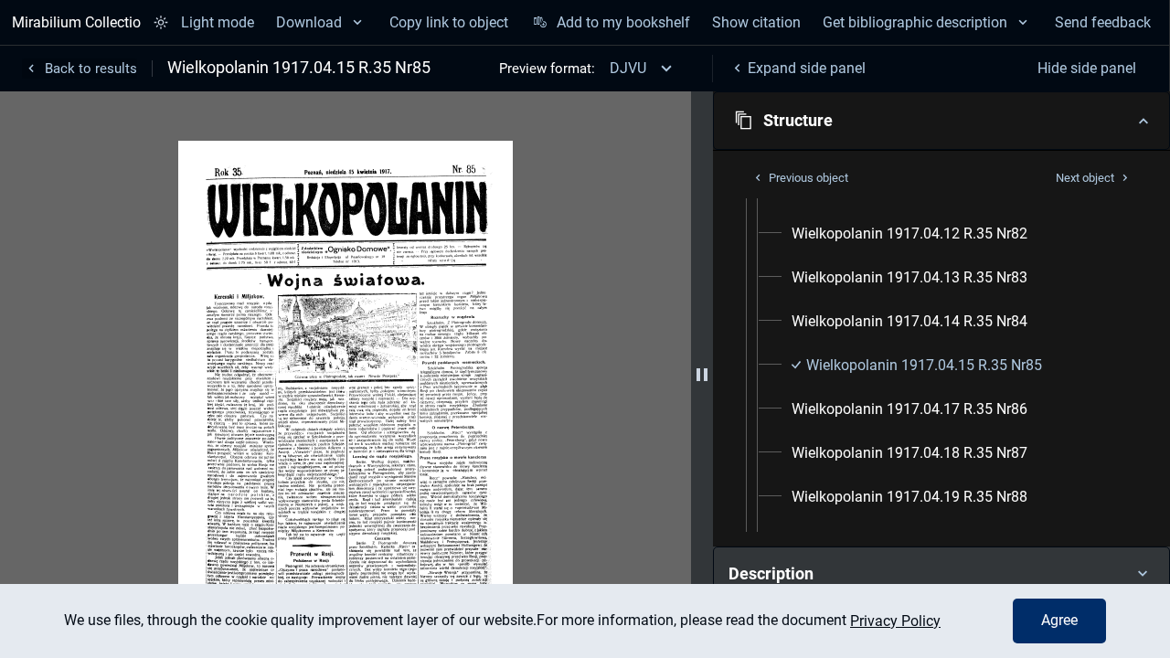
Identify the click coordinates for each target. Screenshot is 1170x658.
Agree (1059, 620)
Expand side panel (807, 68)
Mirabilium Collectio (76, 22)
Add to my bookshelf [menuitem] (623, 22)
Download (309, 22)
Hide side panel (1086, 68)
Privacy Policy (895, 621)
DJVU (628, 68)
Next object (1085, 178)
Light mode (217, 22)
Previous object (808, 178)
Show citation (756, 22)
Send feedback (1103, 22)
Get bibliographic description (915, 22)
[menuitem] (909, 234)
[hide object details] (702, 374)
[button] (941, 120)
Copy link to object (448, 22)
